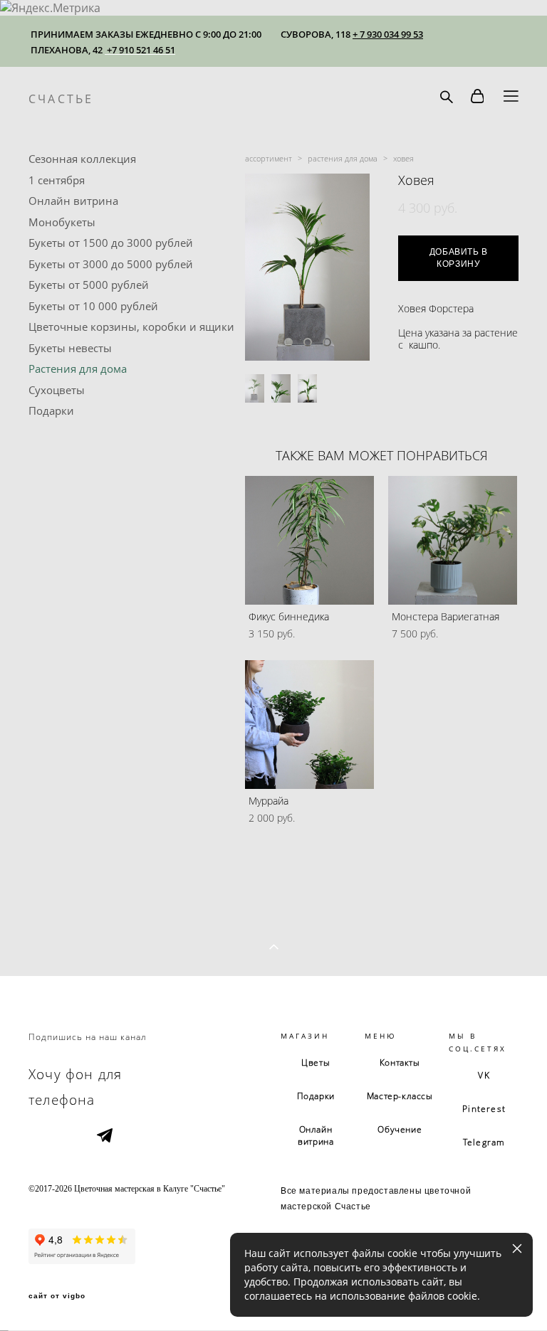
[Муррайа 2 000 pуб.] (309, 724)
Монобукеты (61, 222)
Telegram (484, 1142)
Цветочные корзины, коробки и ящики (131, 326)
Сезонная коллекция (82, 159)
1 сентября (56, 180)
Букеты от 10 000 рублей (93, 306)
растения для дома (342, 158)
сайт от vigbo (56, 1296)
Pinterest (484, 1109)
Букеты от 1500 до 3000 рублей (110, 242)
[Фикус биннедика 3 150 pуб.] (309, 540)
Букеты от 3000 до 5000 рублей (110, 264)
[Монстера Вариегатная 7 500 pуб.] (452, 540)
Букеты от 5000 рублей (88, 284)
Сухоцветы (56, 390)
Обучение (399, 1129)
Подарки (51, 410)
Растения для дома (77, 368)
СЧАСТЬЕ (60, 99)
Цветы (315, 1062)
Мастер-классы (400, 1096)
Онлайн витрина (73, 200)
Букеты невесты (70, 348)
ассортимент (268, 158)
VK (483, 1075)
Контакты (400, 1062)
